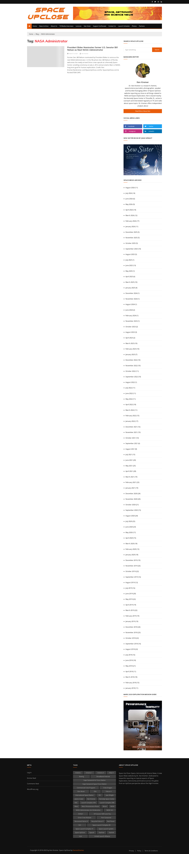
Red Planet (110, 821)
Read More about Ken (142, 111)
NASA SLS (110, 810)
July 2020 (129, 521)
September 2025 (132, 249)
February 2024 (131, 315)
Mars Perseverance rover (90, 806)
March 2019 (130, 610)
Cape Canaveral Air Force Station (94, 780)
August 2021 (130, 449)
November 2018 (131, 632)
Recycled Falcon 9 (97, 821)
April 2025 (129, 276)
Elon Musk (81, 791)
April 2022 (129, 404)
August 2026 (130, 188)
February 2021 (131, 482)
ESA (95, 791)
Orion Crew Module (84, 818)
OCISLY (80, 814)
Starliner (101, 832)
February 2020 (131, 549)
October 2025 (131, 243)
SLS (80, 825)
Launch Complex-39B (107, 803)
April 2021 (129, 471)
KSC (76, 803)
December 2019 (131, 560)
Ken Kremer (84, 53)
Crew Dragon (107, 788)
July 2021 (129, 454)
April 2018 (129, 671)
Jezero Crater (79, 799)
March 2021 (130, 477)
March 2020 (130, 543)
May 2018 (129, 666)
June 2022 (129, 393)
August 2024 (130, 304)
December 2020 (131, 493)
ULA (80, 836)
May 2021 (129, 466)
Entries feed (31, 778)
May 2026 (129, 204)
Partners (142, 26)
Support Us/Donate (99, 26)
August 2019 (130, 582)
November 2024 (131, 299)
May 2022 (129, 399)
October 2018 (131, 638)
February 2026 (131, 221)
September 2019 (132, 577)
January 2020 (130, 555)
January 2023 (130, 354)
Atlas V (111, 773)
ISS (100, 795)
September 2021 (132, 443)
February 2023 (131, 349)
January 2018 (130, 688)
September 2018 (132, 644)
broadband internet (103, 776)
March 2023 (130, 343)
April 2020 (129, 538)
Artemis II (100, 773)
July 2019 (129, 588)
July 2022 (129, 388)
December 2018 (131, 627)
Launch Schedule (124, 26)
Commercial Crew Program (86, 788)
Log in (29, 772)
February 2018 (131, 683)
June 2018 (129, 660)
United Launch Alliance (102, 836)
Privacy (131, 850)
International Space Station (84, 795)
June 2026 (129, 199)
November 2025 (131, 238)
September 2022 (132, 377)
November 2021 (131, 432)
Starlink (111, 832)
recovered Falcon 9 (81, 821)
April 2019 (129, 605)
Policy (139, 850)
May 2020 (129, 532)
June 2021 (129, 460)
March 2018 (130, 677)
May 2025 (129, 271)
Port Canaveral (106, 818)
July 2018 (129, 655)
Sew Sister (87, 26)
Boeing (81, 776)
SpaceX (91, 832)
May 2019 (129, 599)
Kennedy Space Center (106, 799)
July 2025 (129, 260)
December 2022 (131, 360)
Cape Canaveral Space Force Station (94, 784)
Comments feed (33, 784)
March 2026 (130, 215)
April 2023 (129, 338)
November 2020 (131, 499)
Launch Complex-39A (88, 803)
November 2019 (131, 566)
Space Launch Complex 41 (84, 829)
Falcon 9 (109, 791)
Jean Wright (110, 795)
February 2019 (131, 616)
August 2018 (130, 649)
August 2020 (130, 516)
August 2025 (130, 254)
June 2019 (129, 593)
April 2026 (129, 210)
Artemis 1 (89, 773)
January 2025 (130, 288)
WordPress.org (32, 789)
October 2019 (131, 571)
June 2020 (129, 527)
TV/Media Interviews (66, 26)
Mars (76, 806)
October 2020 (131, 505)
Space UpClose (80, 832)
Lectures (78, 26)
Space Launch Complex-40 (101, 825)
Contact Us (112, 26)
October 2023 (131, 327)
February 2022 (131, 416)
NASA (112, 806)
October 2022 (131, 371)
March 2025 (130, 282)
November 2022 (131, 365)
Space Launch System (106, 829)
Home (35, 26)
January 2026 (130, 226)
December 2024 (131, 293)
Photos (134, 26)
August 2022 (130, 382)
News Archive (43, 26)
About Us (54, 26)
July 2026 (129, 193)
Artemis (78, 773)
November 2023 (131, 321)
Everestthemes (78, 850)
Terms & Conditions (151, 850)
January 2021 (130, 488)
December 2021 (131, 427)
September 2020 (132, 510)
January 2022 (130, 421)
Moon (105, 806)
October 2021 (131, 438)
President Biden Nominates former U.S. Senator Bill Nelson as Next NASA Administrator (92, 48)
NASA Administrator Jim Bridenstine (88, 810)
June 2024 (129, 310)
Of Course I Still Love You (102, 814)
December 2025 (131, 232)
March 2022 (130, 410)
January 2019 (130, 621)
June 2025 (129, 265)
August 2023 (130, 332)
